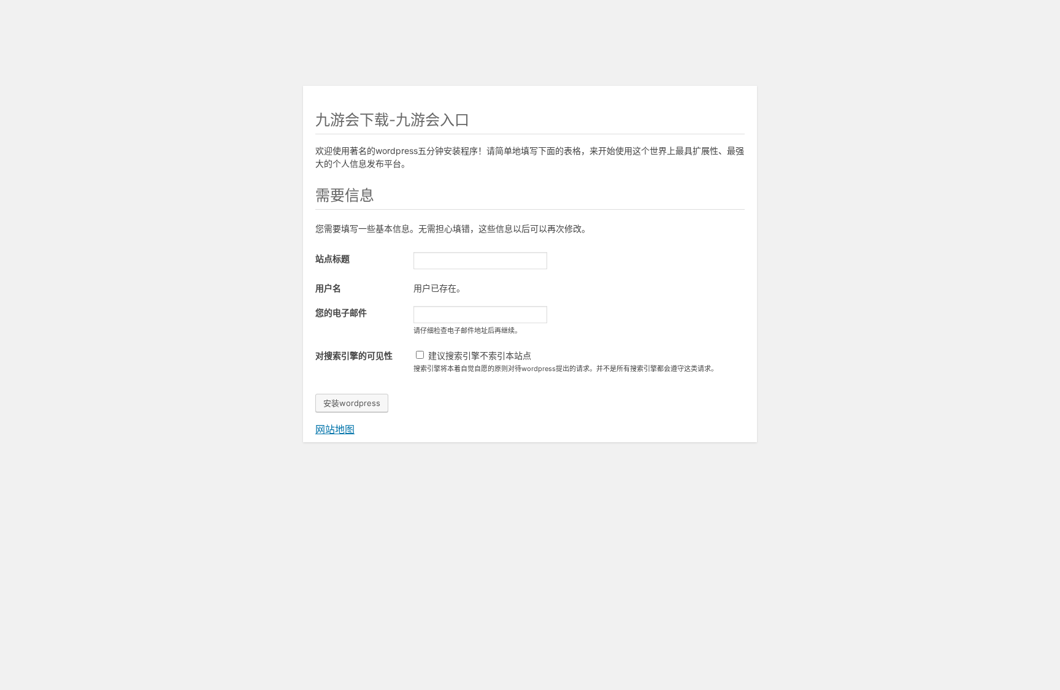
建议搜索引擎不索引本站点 (478, 355)
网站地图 (335, 429)
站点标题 (332, 258)
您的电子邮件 (341, 312)
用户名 (328, 288)
